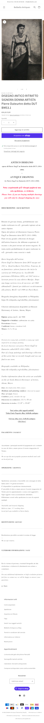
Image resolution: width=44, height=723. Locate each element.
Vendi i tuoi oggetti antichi (13, 623)
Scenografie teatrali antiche (13, 659)
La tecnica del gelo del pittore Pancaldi (17, 654)
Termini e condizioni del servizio (14, 632)
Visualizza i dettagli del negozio (14, 151)
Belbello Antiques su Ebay (12, 628)
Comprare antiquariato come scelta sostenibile (19, 668)
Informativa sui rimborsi (12, 637)
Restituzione (8, 642)
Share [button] (5, 586)
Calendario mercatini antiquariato (15, 664)
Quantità (4, 118)
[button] (4, 7)
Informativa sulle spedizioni (23, 718)
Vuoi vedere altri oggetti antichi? (22, 410)
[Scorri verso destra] (26, 89)
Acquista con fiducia (10, 614)
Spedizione (7, 609)
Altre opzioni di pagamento (22, 140)
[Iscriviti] (32, 681)
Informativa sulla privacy (13, 715)
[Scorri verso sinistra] (17, 89)
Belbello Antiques (11, 712)
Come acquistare (9, 605)
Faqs (5, 618)
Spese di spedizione (14, 115)
